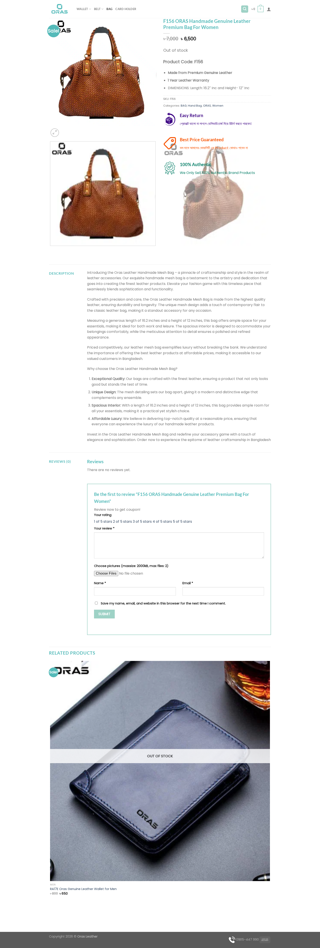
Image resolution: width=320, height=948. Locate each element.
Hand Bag (195, 105)
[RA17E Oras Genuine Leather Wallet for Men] (160, 771)
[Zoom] (55, 132)
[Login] (269, 9)
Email (187, 583)
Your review (104, 528)
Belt (97, 9)
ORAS (207, 105)
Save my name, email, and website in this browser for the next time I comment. (163, 603)
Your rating (102, 515)
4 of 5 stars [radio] (162, 521)
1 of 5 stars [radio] (103, 521)
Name (100, 583)
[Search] (244, 9)
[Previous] (51, 250)
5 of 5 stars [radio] (182, 521)
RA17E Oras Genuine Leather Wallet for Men (83, 889)
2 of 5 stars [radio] (122, 521)
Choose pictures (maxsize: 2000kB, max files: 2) (131, 566)
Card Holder (125, 9)
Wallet (82, 9)
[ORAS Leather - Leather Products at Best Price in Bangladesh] (59, 9)
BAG (109, 9)
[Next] (65, 130)
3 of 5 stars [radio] (142, 521)
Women (217, 105)
